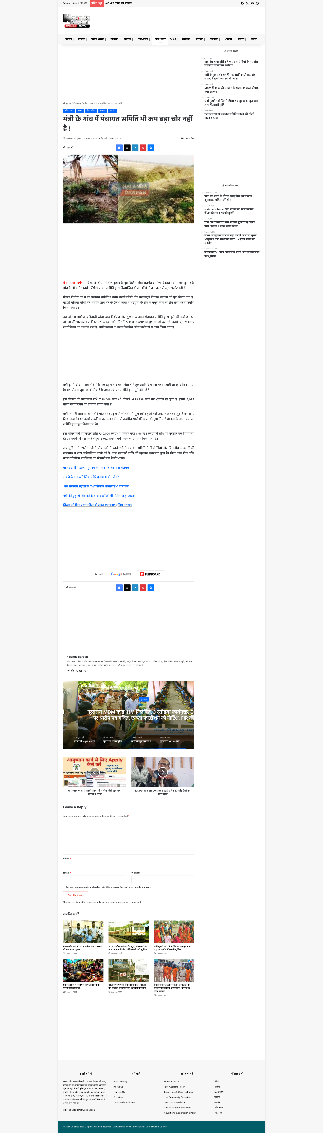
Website (135, 873)
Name (67, 858)
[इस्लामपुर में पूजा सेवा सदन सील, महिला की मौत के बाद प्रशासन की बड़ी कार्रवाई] (129, 970)
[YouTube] (81, 671)
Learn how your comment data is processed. (120, 902)
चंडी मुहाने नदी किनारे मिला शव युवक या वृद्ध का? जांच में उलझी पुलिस (173, 948)
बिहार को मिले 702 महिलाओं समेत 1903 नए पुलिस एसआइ (97, 505)
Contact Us (119, 1092)
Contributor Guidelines (175, 1102)
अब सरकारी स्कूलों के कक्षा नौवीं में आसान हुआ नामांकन (96, 486)
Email (67, 873)
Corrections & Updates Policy (178, 1092)
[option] (128, 715)
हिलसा (114, 39)
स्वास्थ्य (186, 39)
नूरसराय (129, 699)
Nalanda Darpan (73, 138)
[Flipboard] (150, 574)
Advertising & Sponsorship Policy (180, 1113)
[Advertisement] (195, 18)
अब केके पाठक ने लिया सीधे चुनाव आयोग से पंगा (92, 477)
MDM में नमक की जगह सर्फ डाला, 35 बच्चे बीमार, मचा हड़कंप (137, 3)
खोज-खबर (160, 39)
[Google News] (121, 574)
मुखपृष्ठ (68, 103)
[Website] (68, 671)
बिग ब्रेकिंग (91, 110)
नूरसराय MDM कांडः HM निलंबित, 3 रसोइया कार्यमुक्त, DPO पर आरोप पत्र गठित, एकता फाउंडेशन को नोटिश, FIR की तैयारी (129, 718)
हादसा (254, 39)
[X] (127, 147)
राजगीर (127, 39)
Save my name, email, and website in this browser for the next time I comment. (108, 887)
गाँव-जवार (143, 39)
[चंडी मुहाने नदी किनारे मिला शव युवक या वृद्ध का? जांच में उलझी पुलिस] (174, 932)
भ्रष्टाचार (102, 110)
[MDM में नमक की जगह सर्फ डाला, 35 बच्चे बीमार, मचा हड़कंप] (83, 932)
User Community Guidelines (177, 1097)
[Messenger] (151, 147)
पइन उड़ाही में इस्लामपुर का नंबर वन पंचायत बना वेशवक (96, 468)
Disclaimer (119, 1097)
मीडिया (199, 39)
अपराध (228, 39)
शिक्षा (173, 39)
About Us (118, 1087)
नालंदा (81, 39)
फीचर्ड (68, 39)
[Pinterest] (143, 147)
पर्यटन (241, 39)
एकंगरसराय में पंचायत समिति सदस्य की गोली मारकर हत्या (81, 986)
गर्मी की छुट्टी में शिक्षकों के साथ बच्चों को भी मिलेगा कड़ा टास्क (99, 496)
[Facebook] (119, 147)
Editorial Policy (171, 1081)
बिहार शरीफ (97, 39)
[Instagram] (85, 671)
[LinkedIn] (135, 147)
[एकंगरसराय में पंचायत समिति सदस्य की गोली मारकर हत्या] (83, 970)
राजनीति (214, 39)
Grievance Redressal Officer (177, 1108)
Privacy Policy (120, 1081)
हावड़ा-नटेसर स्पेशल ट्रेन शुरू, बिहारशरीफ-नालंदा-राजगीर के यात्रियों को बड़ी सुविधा (128, 948)
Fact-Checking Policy (174, 1087)
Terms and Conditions (124, 1102)
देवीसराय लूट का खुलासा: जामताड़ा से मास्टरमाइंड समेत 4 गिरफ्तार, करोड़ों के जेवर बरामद (172, 988)
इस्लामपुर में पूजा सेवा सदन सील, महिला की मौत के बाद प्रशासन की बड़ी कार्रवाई (127, 986)
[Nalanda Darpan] (76, 21)
